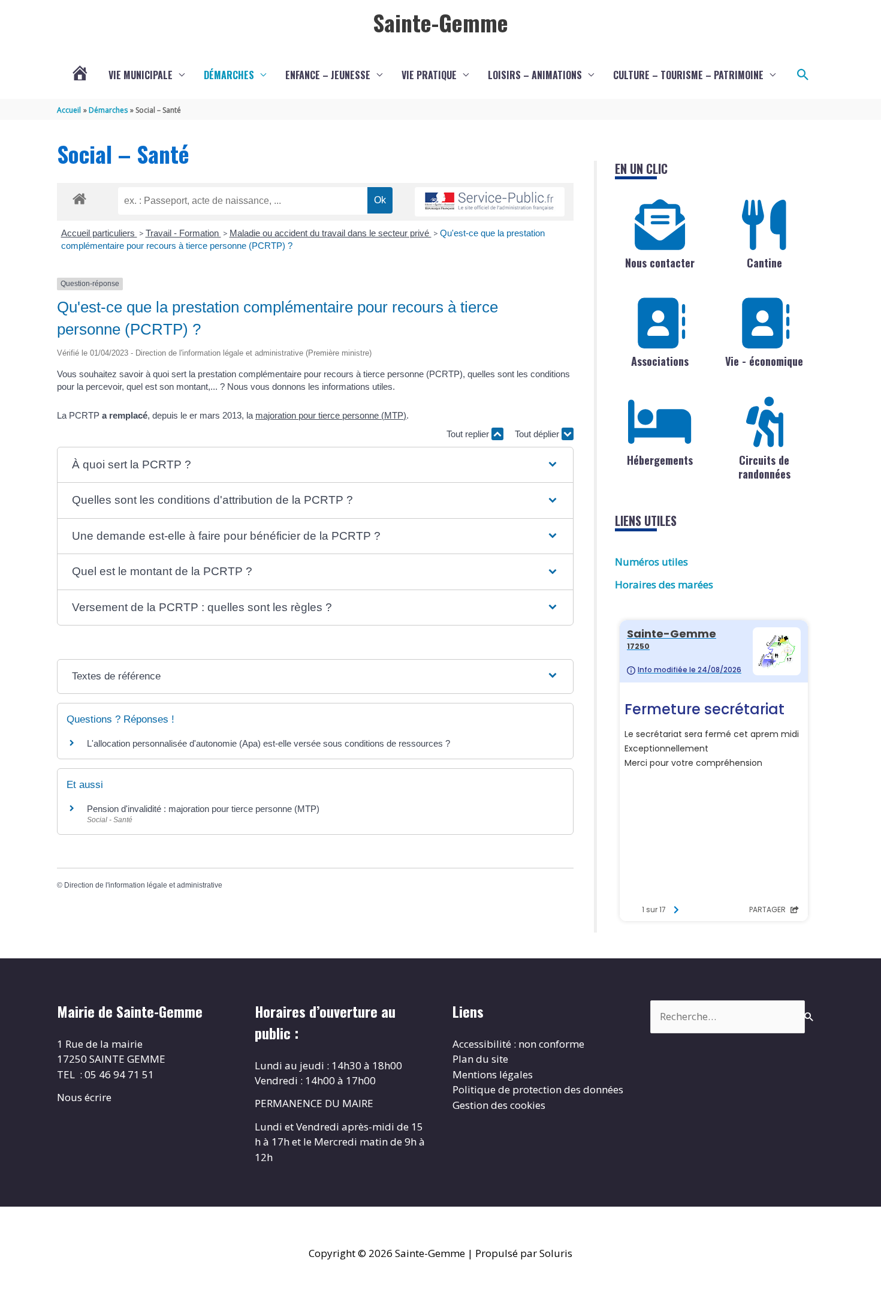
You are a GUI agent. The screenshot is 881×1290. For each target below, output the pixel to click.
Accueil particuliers (99, 233)
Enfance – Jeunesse (327, 75)
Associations (660, 361)
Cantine (764, 262)
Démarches (229, 75)
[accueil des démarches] (79, 196)
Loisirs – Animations (535, 75)
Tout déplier (538, 434)
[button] (803, 75)
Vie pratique (429, 75)
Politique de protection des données (537, 1089)
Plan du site (480, 1059)
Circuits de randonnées (764, 467)
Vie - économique (764, 361)
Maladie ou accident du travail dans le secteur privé (331, 233)
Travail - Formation (183, 233)
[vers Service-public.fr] (490, 201)
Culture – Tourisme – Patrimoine (688, 75)
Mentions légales (492, 1074)
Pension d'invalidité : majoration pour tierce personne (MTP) (203, 809)
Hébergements (660, 460)
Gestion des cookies (498, 1105)
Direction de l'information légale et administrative (143, 885)
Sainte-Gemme (440, 22)
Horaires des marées (664, 584)
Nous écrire (84, 1097)
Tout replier (468, 434)
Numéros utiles (651, 562)
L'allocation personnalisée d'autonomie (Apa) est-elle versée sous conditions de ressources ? (268, 743)
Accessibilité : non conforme (518, 1044)
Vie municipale (140, 75)
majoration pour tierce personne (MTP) (330, 415)
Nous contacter (660, 262)
